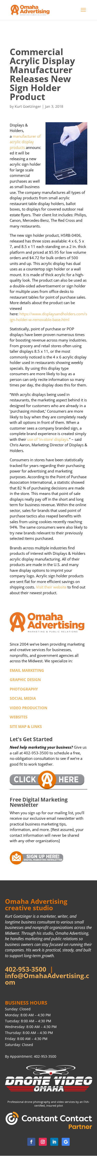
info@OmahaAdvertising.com (47, 979)
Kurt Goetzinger (28, 106)
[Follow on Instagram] (43, 1142)
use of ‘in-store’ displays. (48, 439)
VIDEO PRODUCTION (28, 707)
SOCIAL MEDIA (23, 698)
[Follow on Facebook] (31, 1142)
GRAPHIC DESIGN (25, 679)
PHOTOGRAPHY (24, 689)
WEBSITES (18, 716)
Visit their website (51, 586)
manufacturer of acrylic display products (25, 142)
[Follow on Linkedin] (54, 1142)
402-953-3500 (25, 969)
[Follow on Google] (66, 1142)
